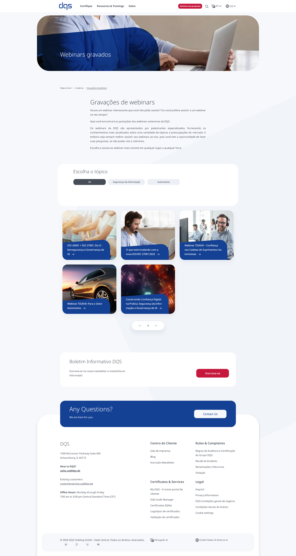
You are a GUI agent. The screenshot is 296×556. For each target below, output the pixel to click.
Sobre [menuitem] (132, 6)
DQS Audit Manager (162, 499)
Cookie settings (204, 512)
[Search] (207, 6)
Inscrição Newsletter (162, 462)
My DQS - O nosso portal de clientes (166, 491)
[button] (217, 6)
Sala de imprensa (160, 451)
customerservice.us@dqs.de (76, 483)
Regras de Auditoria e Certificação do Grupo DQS (215, 453)
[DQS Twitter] (66, 544)
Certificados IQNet (161, 505)
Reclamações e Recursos (209, 467)
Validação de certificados (164, 517)
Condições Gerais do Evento (211, 507)
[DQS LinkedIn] (87, 544)
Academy (79, 88)
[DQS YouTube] (98, 544)
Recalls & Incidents (206, 461)
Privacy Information (207, 495)
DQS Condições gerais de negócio (215, 501)
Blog (153, 456)
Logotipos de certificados (165, 511)
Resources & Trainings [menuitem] (110, 6)
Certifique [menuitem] (86, 6)
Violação (200, 472)
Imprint (199, 489)
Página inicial (65, 88)
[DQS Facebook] (76, 544)
